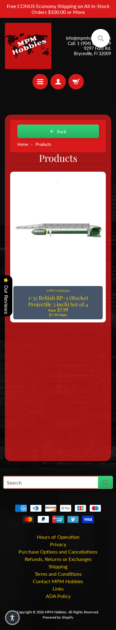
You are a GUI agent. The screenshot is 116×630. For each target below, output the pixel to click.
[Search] (105, 482)
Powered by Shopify (58, 617)
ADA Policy (58, 596)
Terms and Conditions (58, 574)
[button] (12, 617)
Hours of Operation (58, 537)
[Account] (58, 81)
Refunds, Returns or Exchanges (58, 559)
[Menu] (40, 81)
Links (58, 588)
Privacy (58, 544)
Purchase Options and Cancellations (58, 551)
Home (22, 144)
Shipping (58, 566)
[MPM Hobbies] (28, 46)
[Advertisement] (58, 390)
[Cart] (76, 81)
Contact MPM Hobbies (58, 581)
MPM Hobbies (56, 612)
